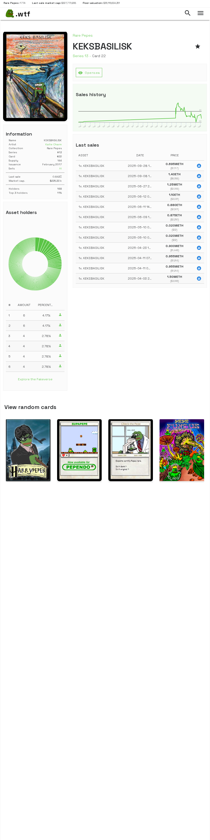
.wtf (22, 13)
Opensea (89, 72)
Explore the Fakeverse (35, 379)
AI (60, 168)
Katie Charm (53, 144)
